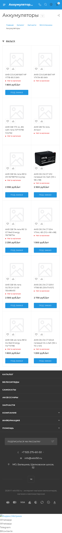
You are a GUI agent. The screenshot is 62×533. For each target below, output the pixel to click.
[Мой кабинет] (51, 4)
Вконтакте (31, 479)
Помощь (8, 428)
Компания (9, 413)
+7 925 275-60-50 (32, 452)
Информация (11, 420)
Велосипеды (10, 382)
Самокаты (9, 389)
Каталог (7, 374)
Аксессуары (10, 397)
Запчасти (8, 405)
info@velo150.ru (33, 458)
